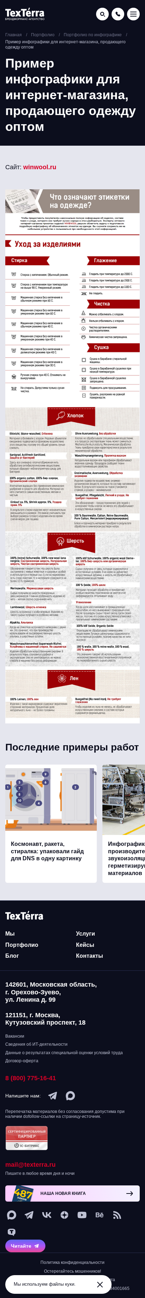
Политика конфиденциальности (72, 1262)
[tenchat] (11, 1232)
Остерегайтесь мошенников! (72, 1271)
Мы (10, 934)
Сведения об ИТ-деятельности (36, 1044)
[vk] (46, 1215)
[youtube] (82, 1215)
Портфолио (21, 945)
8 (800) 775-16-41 (30, 1078)
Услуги (85, 934)
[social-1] (117, 1215)
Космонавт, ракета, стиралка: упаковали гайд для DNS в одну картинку (47, 851)
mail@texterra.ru (30, 1164)
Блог (12, 956)
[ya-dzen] (64, 1215)
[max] (70, 1095)
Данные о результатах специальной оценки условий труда (64, 1052)
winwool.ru (39, 167)
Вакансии (14, 1036)
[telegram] (52, 1095)
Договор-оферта (21, 1060)
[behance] (99, 1215)
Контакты (89, 956)
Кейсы (85, 945)
